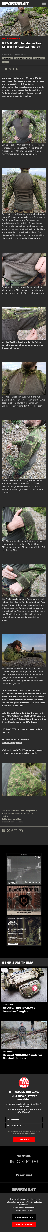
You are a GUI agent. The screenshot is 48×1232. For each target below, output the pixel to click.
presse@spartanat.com (12, 821)
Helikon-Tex (11, 80)
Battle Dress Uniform (23, 58)
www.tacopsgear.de (12, 742)
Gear (5, 62)
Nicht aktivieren (24, 1217)
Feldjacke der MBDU (22, 483)
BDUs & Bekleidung (11, 39)
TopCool (33, 223)
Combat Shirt (39, 58)
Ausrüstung (7, 58)
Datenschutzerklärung (24, 1210)
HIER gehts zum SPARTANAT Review (18, 85)
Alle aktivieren (24, 1224)
